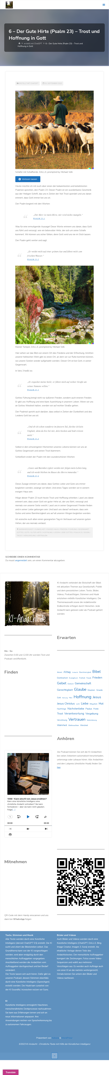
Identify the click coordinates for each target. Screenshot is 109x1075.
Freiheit (82, 678)
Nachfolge (61, 708)
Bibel (96, 671)
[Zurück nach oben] (54, 1056)
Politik (96, 709)
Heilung (65, 698)
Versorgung (30, 535)
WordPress (67, 1038)
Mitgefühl (93, 704)
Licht (78, 704)
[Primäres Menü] (104, 4)
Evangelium (73, 678)
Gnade (99, 690)
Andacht (75, 672)
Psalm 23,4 (33, 439)
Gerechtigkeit (65, 690)
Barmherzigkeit (26, 529)
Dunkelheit (40, 529)
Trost (19, 535)
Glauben (91, 690)
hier (59, 767)
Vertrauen (42, 535)
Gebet (61, 683)
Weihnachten (73, 725)
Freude (88, 678)
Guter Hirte (36, 532)
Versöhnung (62, 720)
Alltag (67, 672)
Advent (59, 672)
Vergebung (91, 713)
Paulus (88, 708)
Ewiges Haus (53, 529)
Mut (101, 703)
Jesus (97, 697)
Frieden (63, 529)
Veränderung (92, 720)
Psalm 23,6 (33, 476)
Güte (27, 532)
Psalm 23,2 (33, 259)
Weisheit (84, 725)
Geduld (71, 684)
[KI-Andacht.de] (9, 4)
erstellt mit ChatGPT (33, 43)
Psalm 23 (78, 532)
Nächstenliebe (75, 708)
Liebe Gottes (67, 532)
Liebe (84, 703)
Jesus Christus (66, 703)
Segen (86, 532)
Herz (70, 698)
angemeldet (21, 560)
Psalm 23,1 (39, 218)
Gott (59, 697)
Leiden (57, 532)
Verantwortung (74, 713)
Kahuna (55, 1038)
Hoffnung (48, 532)
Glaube (80, 689)
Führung (72, 529)
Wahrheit (62, 725)
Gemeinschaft (83, 683)
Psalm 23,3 (33, 390)
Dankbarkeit (62, 678)
